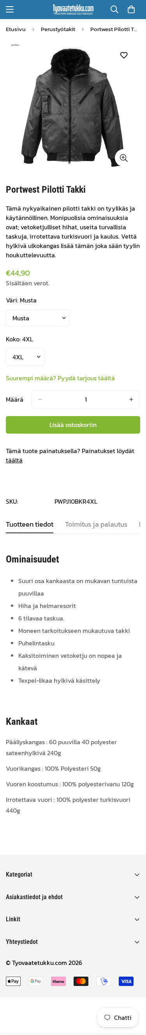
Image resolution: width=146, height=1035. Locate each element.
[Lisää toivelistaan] (123, 55)
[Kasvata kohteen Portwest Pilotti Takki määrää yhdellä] (131, 399)
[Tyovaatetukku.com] (73, 9)
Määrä (14, 399)
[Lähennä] (123, 158)
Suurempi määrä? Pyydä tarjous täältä (60, 378)
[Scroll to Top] (132, 994)
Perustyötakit (58, 29)
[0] (131, 9)
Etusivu (16, 29)
